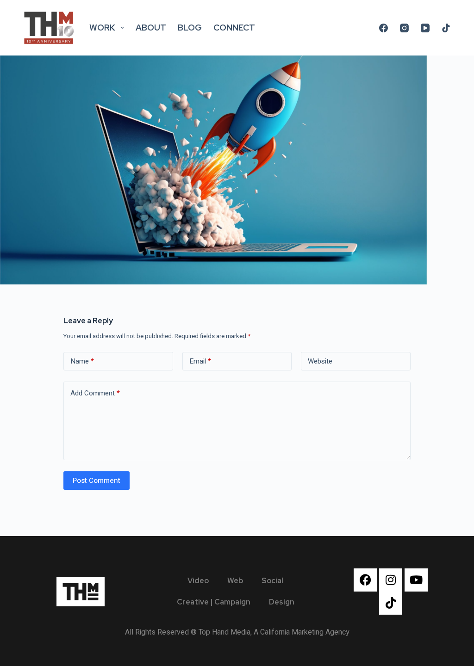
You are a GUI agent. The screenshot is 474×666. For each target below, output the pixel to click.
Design (281, 602)
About (151, 27)
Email (200, 361)
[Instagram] (404, 28)
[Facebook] (383, 28)
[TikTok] (446, 28)
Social (272, 581)
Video (198, 581)
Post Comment (96, 480)
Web (235, 581)
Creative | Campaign (213, 602)
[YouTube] (425, 28)
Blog (190, 27)
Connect (234, 27)
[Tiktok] (390, 603)
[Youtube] (416, 580)
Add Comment (95, 393)
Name (82, 361)
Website (320, 361)
